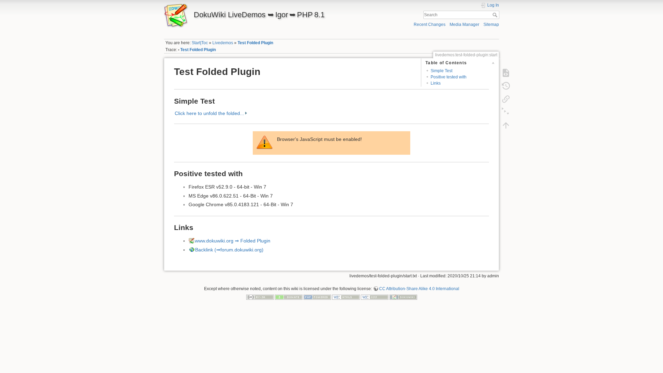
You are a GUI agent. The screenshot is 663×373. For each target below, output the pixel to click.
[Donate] (288, 296)
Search (495, 14)
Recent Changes (429, 24)
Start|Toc (200, 42)
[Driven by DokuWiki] (403, 296)
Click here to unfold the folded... (209, 113)
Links (436, 83)
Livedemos (222, 42)
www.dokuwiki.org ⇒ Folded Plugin (232, 240)
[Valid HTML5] (346, 296)
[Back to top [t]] (506, 125)
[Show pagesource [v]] (506, 72)
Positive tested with (449, 77)
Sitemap (491, 24)
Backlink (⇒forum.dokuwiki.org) (229, 249)
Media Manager (464, 24)
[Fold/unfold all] (506, 112)
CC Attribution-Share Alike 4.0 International (419, 288)
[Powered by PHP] (317, 296)
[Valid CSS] (374, 296)
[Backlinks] (506, 99)
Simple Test (441, 70)
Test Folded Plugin (255, 42)
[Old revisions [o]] (506, 86)
